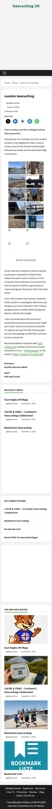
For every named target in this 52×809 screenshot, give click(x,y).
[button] (4, 73)
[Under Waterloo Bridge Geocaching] (17, 235)
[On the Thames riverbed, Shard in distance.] (35, 235)
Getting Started (13, 788)
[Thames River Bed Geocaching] (17, 221)
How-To (10, 792)
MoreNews (24, 805)
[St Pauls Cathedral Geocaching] (17, 208)
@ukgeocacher (13, 103)
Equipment (28, 788)
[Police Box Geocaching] (35, 221)
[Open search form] (47, 73)
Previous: (15, 365)
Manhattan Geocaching (17, 427)
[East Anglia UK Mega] (26, 629)
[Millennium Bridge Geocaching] (35, 208)
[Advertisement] (26, 40)
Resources (40, 788)
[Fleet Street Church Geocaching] (35, 194)
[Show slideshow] (26, 260)
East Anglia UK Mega (16, 399)
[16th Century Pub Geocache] (35, 248)
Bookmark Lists (12, 529)
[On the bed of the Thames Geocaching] (17, 181)
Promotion (22, 792)
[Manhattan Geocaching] (26, 714)
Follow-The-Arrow (25, 795)
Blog (41, 792)
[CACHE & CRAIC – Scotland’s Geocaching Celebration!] (26, 670)
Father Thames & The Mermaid (27, 354)
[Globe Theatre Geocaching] (17, 194)
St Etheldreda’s (31, 350)
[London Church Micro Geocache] (35, 168)
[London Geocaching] (35, 181)
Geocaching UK (26, 5)
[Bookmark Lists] (26, 755)
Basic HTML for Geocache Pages (21, 537)
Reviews (33, 792)
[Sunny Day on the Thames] (17, 168)
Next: (12, 374)
